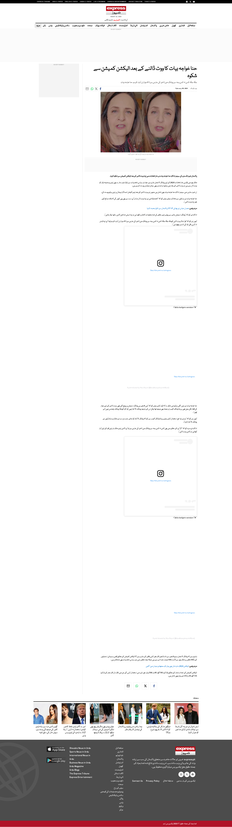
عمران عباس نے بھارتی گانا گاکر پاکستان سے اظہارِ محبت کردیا (168, 208)
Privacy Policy (153, 781)
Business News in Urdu (80, 762)
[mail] (128, 686)
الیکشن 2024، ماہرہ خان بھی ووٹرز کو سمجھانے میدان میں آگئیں (167, 666)
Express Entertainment (81, 777)
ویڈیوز (121, 806)
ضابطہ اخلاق (168, 781)
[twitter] (145, 686)
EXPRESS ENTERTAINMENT (117, 2)
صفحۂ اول (191, 25)
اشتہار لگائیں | (108, 20)
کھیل (174, 25)
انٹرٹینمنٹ (123, 25)
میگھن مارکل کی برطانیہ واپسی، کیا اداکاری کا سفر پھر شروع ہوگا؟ (158, 729)
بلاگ (121, 799)
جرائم (121, 810)
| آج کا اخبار (124, 20)
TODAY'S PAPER (150, 2)
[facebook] (153, 686)
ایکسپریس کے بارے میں (186, 781)
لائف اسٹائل (111, 25)
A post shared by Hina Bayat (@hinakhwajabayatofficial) (148, 387)
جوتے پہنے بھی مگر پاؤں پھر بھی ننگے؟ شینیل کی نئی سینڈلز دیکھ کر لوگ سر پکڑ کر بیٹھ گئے (102, 731)
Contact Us (137, 781)
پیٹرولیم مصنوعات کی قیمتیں (111, 791)
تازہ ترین (182, 25)
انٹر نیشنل (144, 25)
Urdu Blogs (74, 770)
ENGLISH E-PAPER (71, 2)
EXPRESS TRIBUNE (43, 2)
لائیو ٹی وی (117, 20)
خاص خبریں (164, 25)
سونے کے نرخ (118, 788)
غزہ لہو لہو (119, 755)
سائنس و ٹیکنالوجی (62, 25)
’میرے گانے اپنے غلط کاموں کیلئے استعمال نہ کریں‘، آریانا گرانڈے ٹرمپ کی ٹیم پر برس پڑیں (74, 731)
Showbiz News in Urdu (80, 748)
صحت (90, 25)
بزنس (50, 25)
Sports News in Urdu (79, 751)
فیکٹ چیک (100, 25)
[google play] (51, 761)
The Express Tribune (79, 773)
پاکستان (153, 25)
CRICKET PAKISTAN (135, 2)
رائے (44, 25)
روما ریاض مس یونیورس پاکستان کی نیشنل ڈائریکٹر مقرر (130, 728)
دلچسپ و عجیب (78, 25)
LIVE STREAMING (99, 2)
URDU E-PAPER (57, 2)
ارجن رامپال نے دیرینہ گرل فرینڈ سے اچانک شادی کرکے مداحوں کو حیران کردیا (187, 729)
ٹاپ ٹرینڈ (133, 25)
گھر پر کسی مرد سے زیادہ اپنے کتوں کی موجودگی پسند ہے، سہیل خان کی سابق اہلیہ (47, 729)
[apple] (51, 750)
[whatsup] (136, 686)
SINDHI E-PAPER (85, 2)
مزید (38, 25)
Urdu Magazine (77, 766)
